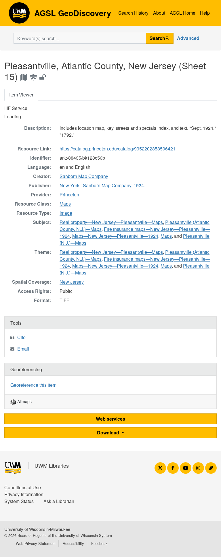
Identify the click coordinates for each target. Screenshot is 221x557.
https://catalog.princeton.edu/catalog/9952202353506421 (118, 148)
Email (23, 348)
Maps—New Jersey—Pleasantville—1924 (115, 236)
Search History (133, 12)
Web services (110, 418)
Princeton (69, 194)
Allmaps (24, 401)
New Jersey (72, 281)
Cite (21, 337)
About (159, 12)
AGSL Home (182, 12)
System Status (19, 501)
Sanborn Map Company (84, 176)
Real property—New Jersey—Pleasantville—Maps (111, 222)
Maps (65, 203)
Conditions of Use (22, 487)
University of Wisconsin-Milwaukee (37, 529)
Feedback (99, 543)
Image (66, 213)
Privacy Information (23, 494)
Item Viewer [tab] (21, 94)
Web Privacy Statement (36, 543)
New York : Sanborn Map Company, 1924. (102, 185)
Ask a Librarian (58, 501)
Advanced (188, 38)
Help (205, 12)
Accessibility (73, 543)
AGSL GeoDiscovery (19, 15)
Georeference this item (33, 385)
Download (108, 432)
